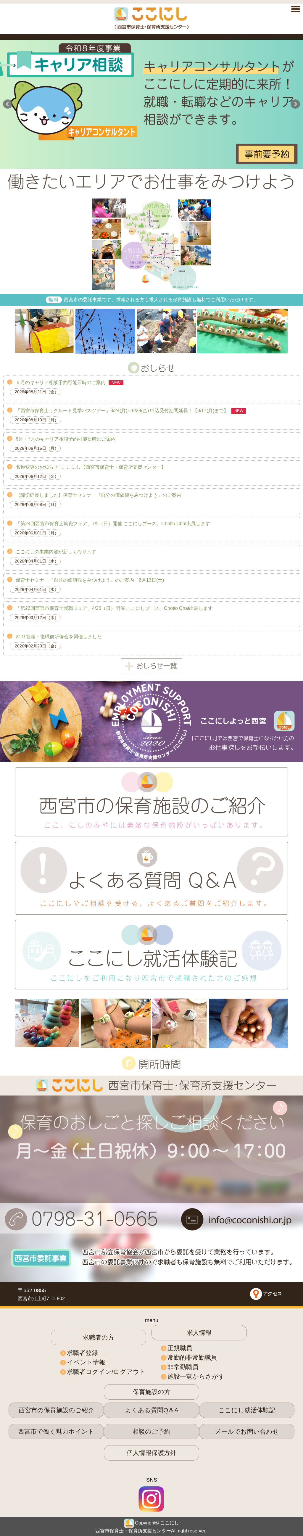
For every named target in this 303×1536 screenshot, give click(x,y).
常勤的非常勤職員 (192, 1357)
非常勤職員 (183, 1366)
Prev (7, 104)
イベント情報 (86, 1362)
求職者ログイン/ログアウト (106, 1371)
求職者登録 (82, 1352)
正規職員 (179, 1348)
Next (295, 104)
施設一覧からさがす (196, 1376)
